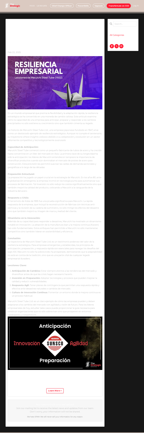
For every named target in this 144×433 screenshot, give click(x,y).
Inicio (32, 6)
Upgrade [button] (99, 6)
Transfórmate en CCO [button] (119, 6)
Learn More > (55, 391)
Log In (136, 6)
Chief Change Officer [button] (62, 6)
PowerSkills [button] (83, 6)
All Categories (117, 35)
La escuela (42, 6)
